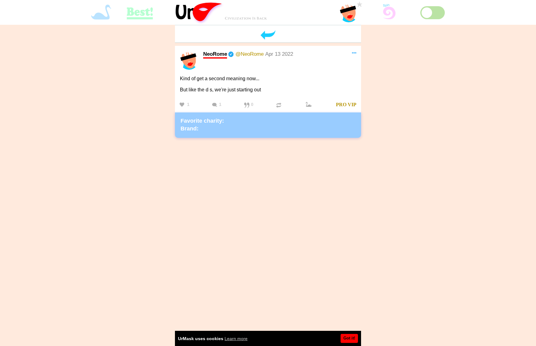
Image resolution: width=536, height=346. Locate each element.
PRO (341, 104)
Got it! (349, 338)
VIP (352, 104)
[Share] (279, 104)
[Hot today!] (310, 104)
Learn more (236, 338)
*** (354, 53)
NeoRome (215, 54)
